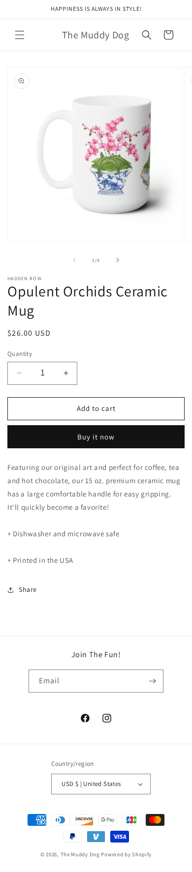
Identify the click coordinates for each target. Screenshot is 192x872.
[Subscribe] (152, 681)
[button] (20, 35)
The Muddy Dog (80, 854)
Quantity (19, 353)
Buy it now (96, 436)
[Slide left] (74, 260)
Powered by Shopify (126, 854)
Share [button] (28, 589)
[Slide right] (117, 260)
